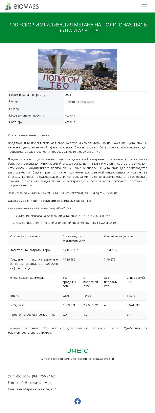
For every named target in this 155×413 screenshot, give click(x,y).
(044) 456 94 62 (19, 376)
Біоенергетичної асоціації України (92, 358)
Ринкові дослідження (81, 102)
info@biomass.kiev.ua (35, 382)
